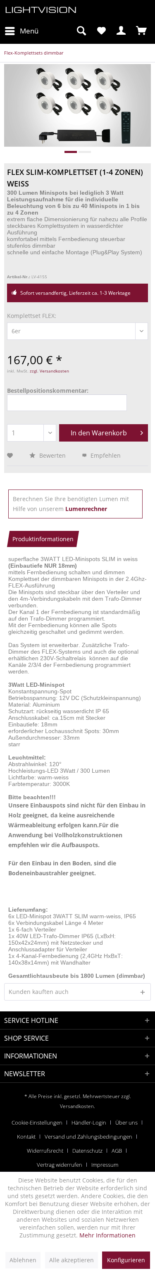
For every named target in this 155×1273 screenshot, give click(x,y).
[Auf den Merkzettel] (11, 455)
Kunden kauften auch (39, 992)
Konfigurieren (126, 1260)
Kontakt (26, 1136)
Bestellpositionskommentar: (47, 390)
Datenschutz (87, 1150)
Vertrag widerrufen (59, 1164)
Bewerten (52, 455)
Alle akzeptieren (71, 1260)
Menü (29, 31)
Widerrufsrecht (45, 1150)
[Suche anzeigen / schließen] (81, 31)
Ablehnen (23, 1260)
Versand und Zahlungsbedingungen (88, 1136)
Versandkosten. (77, 1106)
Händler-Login (89, 1122)
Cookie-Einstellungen (37, 1122)
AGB (117, 1150)
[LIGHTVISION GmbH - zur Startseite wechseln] (41, 11)
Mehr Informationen (107, 1235)
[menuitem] (21, 31)
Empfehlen (105, 455)
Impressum (104, 1164)
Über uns (126, 1122)
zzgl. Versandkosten (49, 371)
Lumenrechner (86, 509)
